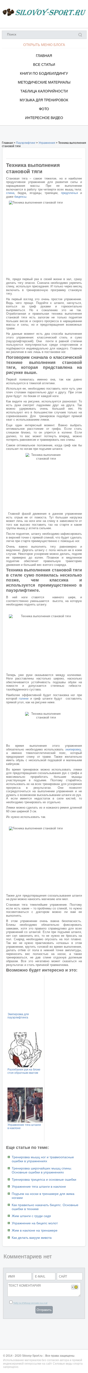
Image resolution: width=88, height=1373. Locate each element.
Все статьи (44, 65)
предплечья (69, 193)
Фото (44, 109)
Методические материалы (44, 82)
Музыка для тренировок (44, 100)
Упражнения (46, 142)
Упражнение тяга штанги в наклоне (39, 1186)
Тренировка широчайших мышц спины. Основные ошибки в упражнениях (42, 1170)
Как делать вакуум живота (32, 1237)
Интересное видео (44, 118)
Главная (44, 56)
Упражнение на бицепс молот (35, 1223)
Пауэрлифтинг (25, 142)
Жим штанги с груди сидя (31, 1216)
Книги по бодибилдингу (44, 73)
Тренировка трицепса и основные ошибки (44, 1179)
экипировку (73, 749)
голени (23, 698)
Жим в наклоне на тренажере (34, 1230)
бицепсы (20, 196)
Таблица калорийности (44, 91)
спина (10, 193)
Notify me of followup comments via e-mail (30, 1303)
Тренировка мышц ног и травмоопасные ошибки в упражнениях (43, 1159)
